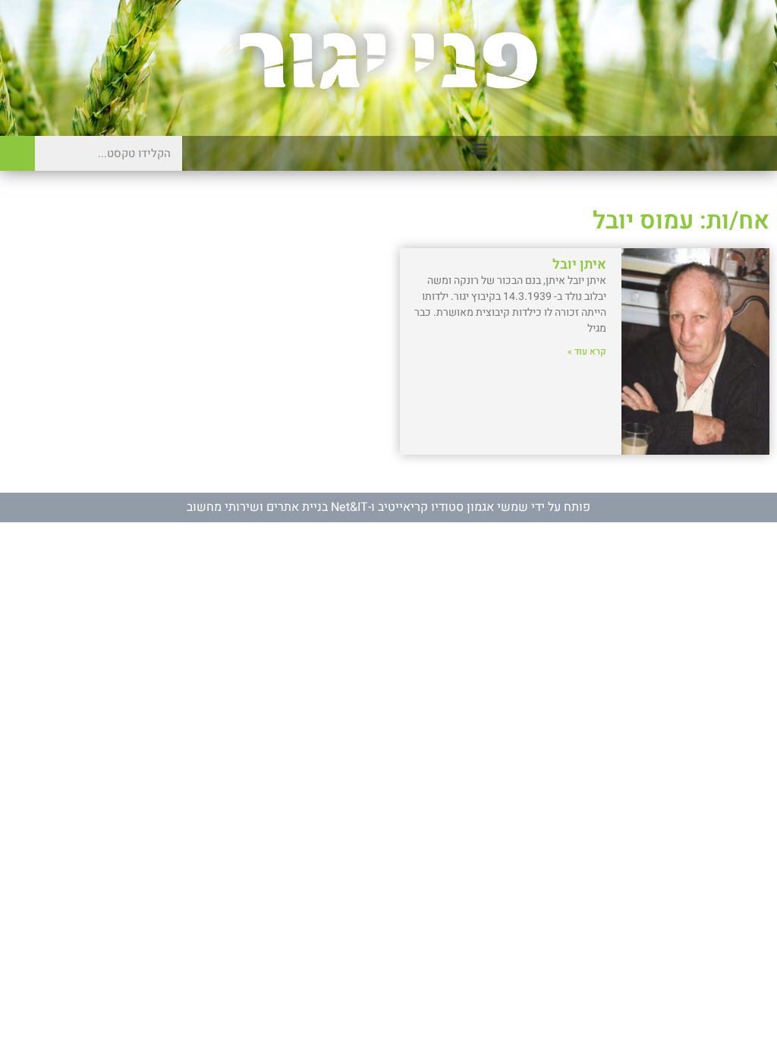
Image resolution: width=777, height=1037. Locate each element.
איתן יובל (579, 264)
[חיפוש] (17, 153)
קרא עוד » (587, 351)
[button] (479, 148)
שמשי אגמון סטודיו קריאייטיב (453, 507)
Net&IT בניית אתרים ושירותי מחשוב (277, 507)
